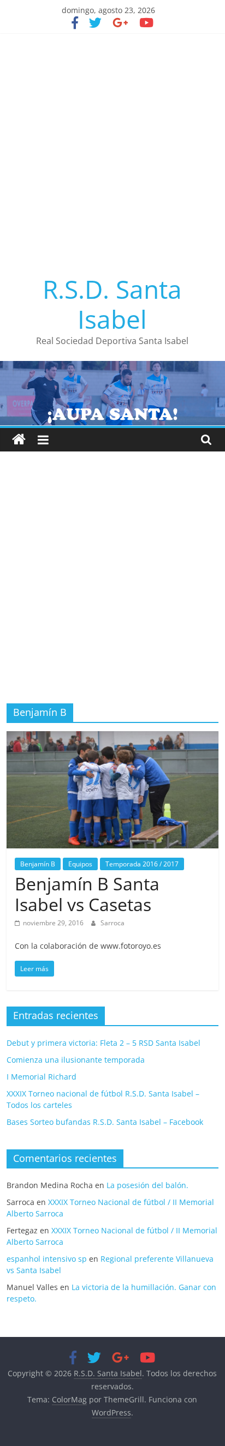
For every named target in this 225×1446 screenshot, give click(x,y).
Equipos (80, 864)
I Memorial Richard (41, 1076)
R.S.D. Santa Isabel (112, 304)
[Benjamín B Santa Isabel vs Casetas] (112, 738)
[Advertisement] (112, 151)
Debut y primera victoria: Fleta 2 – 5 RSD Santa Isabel (103, 1043)
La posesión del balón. (147, 1185)
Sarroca (112, 922)
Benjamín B (37, 864)
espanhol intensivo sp (47, 1259)
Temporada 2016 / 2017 (142, 864)
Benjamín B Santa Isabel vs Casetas (87, 894)
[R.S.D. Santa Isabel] (19, 439)
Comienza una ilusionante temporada (76, 1060)
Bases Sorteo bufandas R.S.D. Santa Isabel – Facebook (105, 1122)
